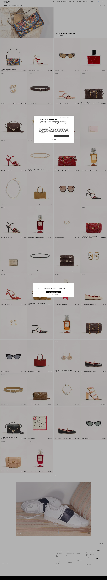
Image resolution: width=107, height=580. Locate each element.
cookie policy (66, 131)
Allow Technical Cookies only (46, 136)
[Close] (70, 286)
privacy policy (43, 132)
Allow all (61, 136)
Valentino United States (53, 292)
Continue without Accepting (64, 117)
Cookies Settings (54, 139)
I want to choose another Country (53, 294)
